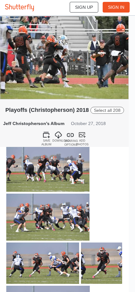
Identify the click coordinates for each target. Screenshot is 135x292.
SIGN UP (84, 7)
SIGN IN (116, 7)
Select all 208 (107, 110)
